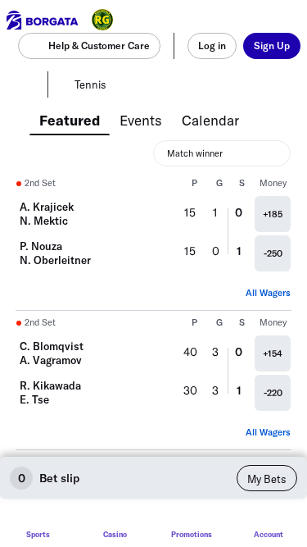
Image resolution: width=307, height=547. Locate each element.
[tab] (69, 119)
